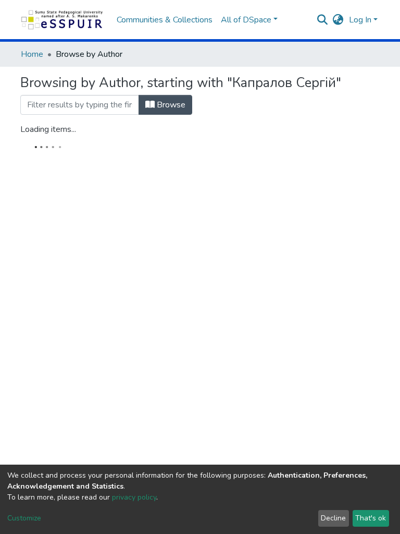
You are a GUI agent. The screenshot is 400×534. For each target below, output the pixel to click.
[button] (338, 20)
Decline (333, 518)
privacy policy (134, 497)
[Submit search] (323, 20)
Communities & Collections (165, 20)
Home (32, 54)
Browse (170, 105)
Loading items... (48, 129)
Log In (360, 20)
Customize (24, 518)
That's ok (370, 518)
